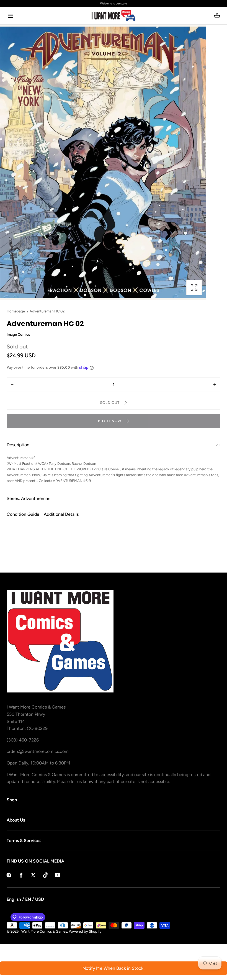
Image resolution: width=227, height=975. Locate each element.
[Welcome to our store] (113, 3)
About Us (16, 820)
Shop (12, 799)
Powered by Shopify (85, 931)
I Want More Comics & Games (43, 931)
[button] (10, 15)
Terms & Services (24, 840)
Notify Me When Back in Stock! (113, 968)
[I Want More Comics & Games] (113, 15)
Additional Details (61, 514)
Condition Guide (23, 514)
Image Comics (18, 334)
